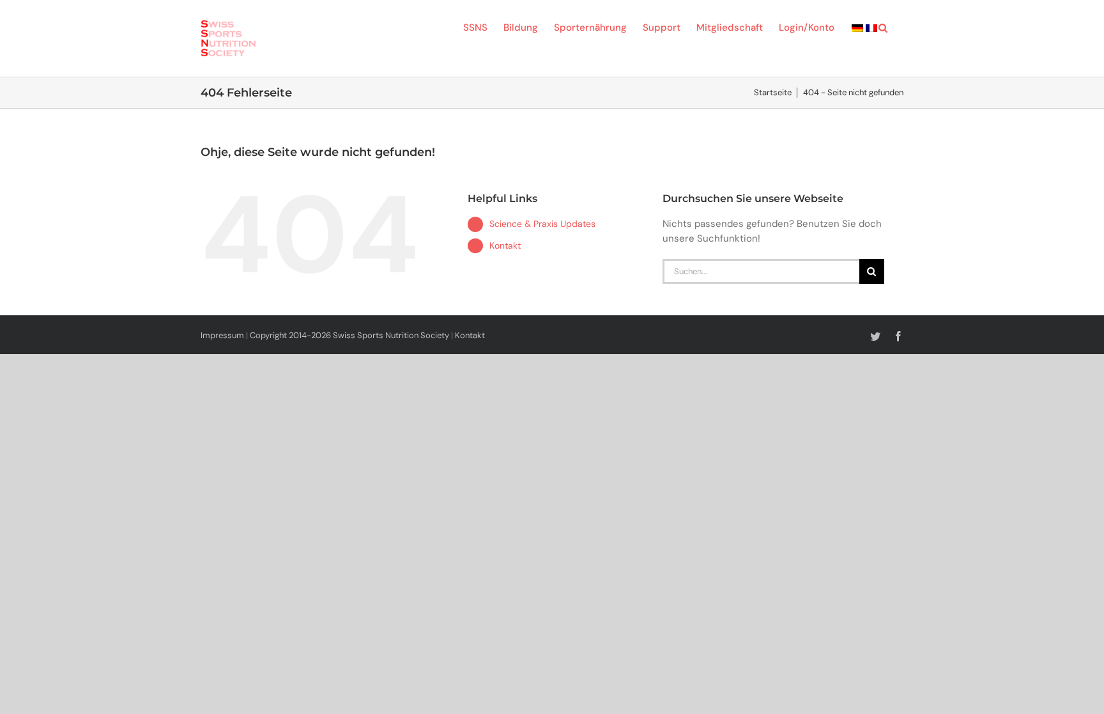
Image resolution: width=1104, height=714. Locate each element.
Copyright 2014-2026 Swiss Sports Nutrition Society (349, 335)
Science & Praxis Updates (542, 223)
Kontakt (505, 245)
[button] (882, 27)
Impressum (222, 335)
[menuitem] (857, 27)
